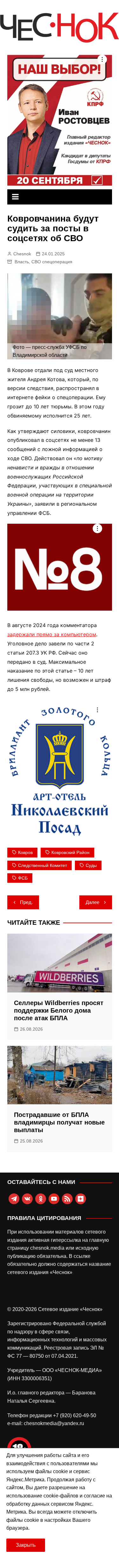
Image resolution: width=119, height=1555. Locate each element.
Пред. (26, 902)
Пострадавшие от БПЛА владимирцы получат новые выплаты (59, 1122)
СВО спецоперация (51, 261)
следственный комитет (42, 865)
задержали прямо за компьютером (51, 634)
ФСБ (23, 878)
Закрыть (26, 1545)
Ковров (25, 852)
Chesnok (22, 253)
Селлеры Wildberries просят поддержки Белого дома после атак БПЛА (58, 1010)
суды (91, 865)
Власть (22, 261)
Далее (92, 902)
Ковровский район (70, 852)
